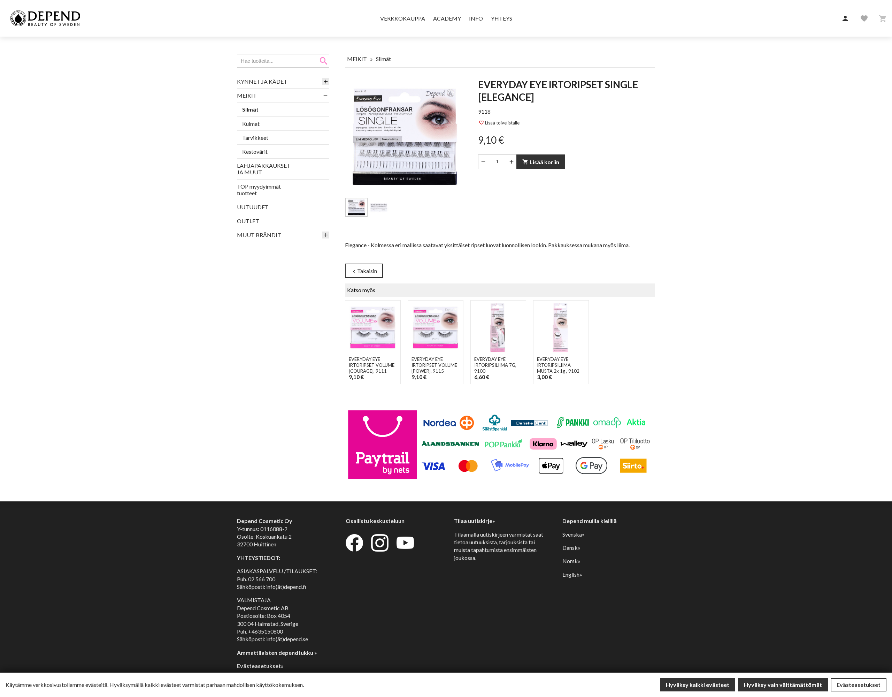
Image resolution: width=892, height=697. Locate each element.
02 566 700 (261, 579)
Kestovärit (255, 151)
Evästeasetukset (859, 684)
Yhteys (501, 18)
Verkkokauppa (402, 18)
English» (572, 574)
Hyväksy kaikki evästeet (697, 684)
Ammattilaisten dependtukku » (277, 652)
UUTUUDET (253, 207)
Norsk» (571, 561)
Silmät (250, 109)
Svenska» (573, 534)
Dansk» (571, 547)
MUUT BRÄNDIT (259, 235)
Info (476, 18)
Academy (447, 18)
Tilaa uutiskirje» (474, 520)
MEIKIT (247, 95)
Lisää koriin (540, 162)
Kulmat (251, 123)
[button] (845, 19)
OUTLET (248, 221)
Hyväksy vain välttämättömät (783, 684)
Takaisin (364, 271)
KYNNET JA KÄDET (262, 81)
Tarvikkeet (255, 137)
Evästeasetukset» (260, 665)
